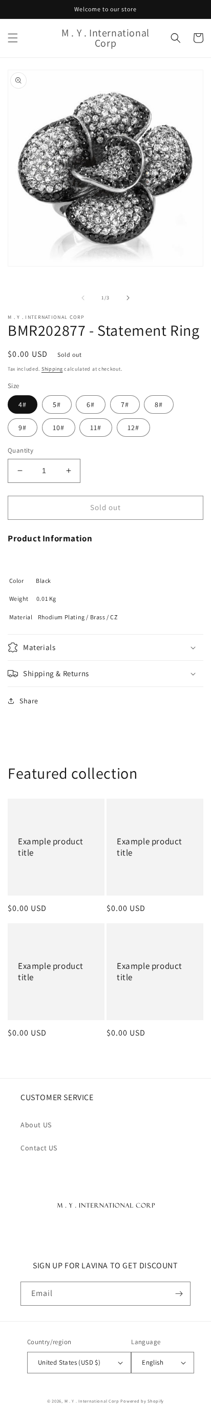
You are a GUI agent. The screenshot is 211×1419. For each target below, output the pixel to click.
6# (91, 404)
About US (36, 1124)
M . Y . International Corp (92, 1401)
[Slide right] (128, 298)
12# (133, 427)
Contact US (38, 1147)
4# (22, 404)
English (152, 1362)
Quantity (20, 450)
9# (22, 427)
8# (159, 404)
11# (95, 427)
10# (59, 427)
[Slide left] (83, 298)
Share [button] (28, 700)
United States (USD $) (69, 1362)
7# (125, 404)
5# (57, 404)
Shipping (52, 369)
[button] (13, 38)
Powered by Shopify (142, 1401)
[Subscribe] (178, 1294)
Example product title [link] (50, 847)
